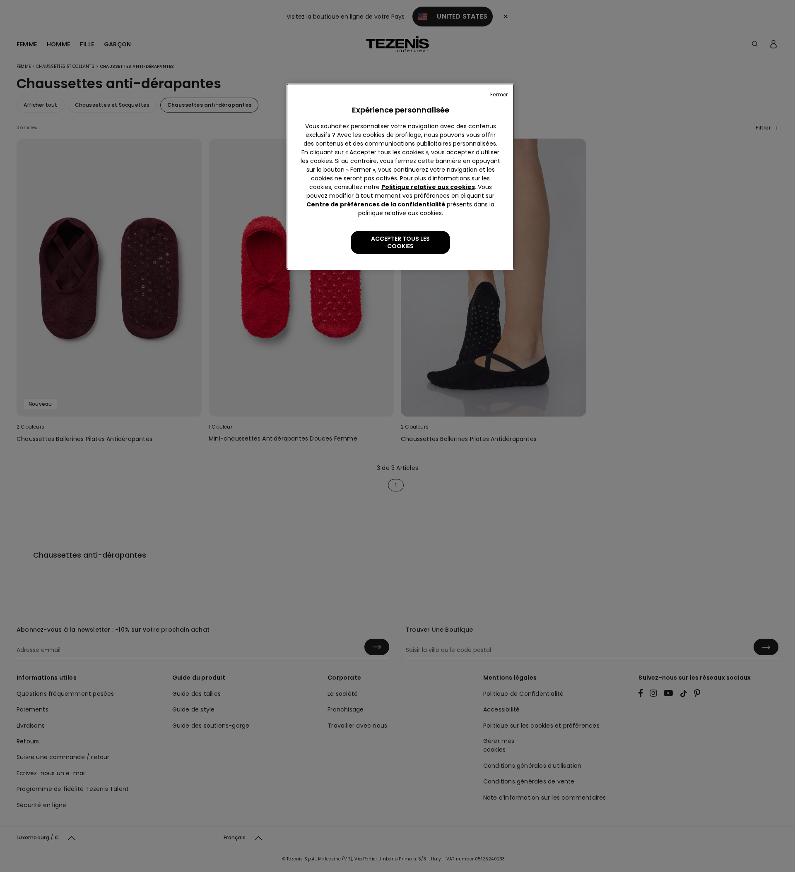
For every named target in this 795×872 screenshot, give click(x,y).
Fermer (499, 94)
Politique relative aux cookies (428, 187)
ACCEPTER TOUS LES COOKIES (400, 242)
